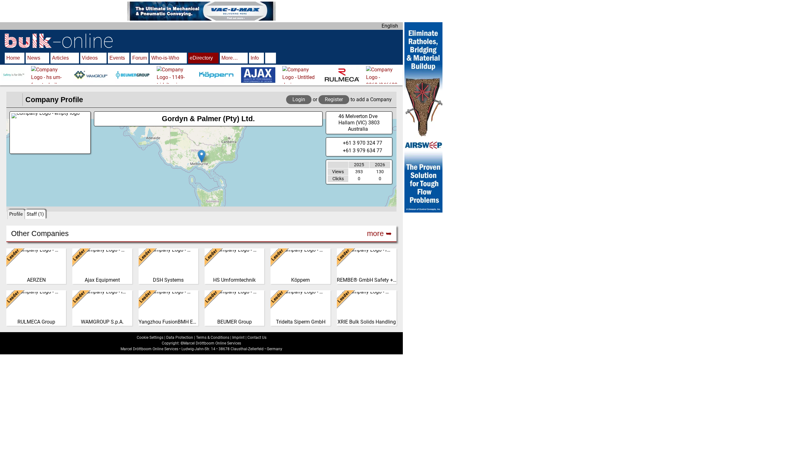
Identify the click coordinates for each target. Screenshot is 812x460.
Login (298, 99)
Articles (60, 58)
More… (229, 58)
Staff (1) (35, 214)
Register (334, 99)
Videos (90, 58)
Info (255, 58)
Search (270, 59)
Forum (139, 58)
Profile (16, 214)
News (33, 58)
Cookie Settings (150, 337)
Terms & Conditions (212, 337)
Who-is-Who (165, 58)
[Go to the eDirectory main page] (14, 99)
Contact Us (256, 337)
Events (117, 58)
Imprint (238, 337)
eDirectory (201, 58)
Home (13, 58)
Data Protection (179, 337)
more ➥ (379, 233)
